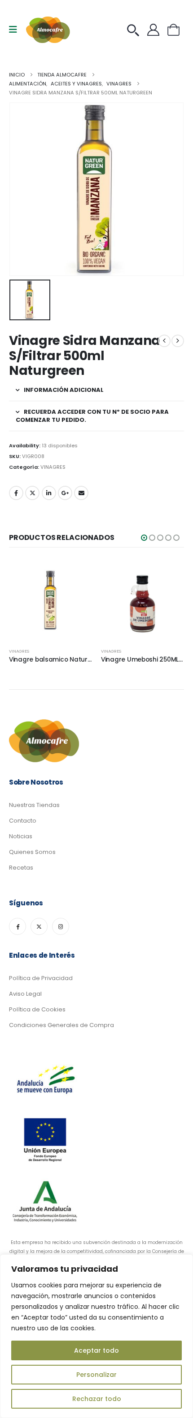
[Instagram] (60, 926)
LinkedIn (49, 493)
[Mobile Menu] (16, 29)
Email (81, 493)
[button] (144, 537)
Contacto (22, 820)
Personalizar (96, 1374)
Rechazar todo (96, 1398)
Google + (65, 493)
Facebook (16, 493)
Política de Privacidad (41, 978)
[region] (96, 1336)
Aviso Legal (25, 993)
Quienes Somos (32, 852)
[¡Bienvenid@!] (155, 29)
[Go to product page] (50, 599)
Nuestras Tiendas (34, 805)
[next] (177, 341)
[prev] (164, 341)
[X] (39, 926)
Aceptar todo (96, 1350)
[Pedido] (135, 29)
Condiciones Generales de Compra (61, 1025)
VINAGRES (53, 467)
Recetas (21, 867)
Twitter (32, 493)
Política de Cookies (37, 1009)
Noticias (20, 836)
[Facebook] (17, 926)
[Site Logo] (48, 30)
